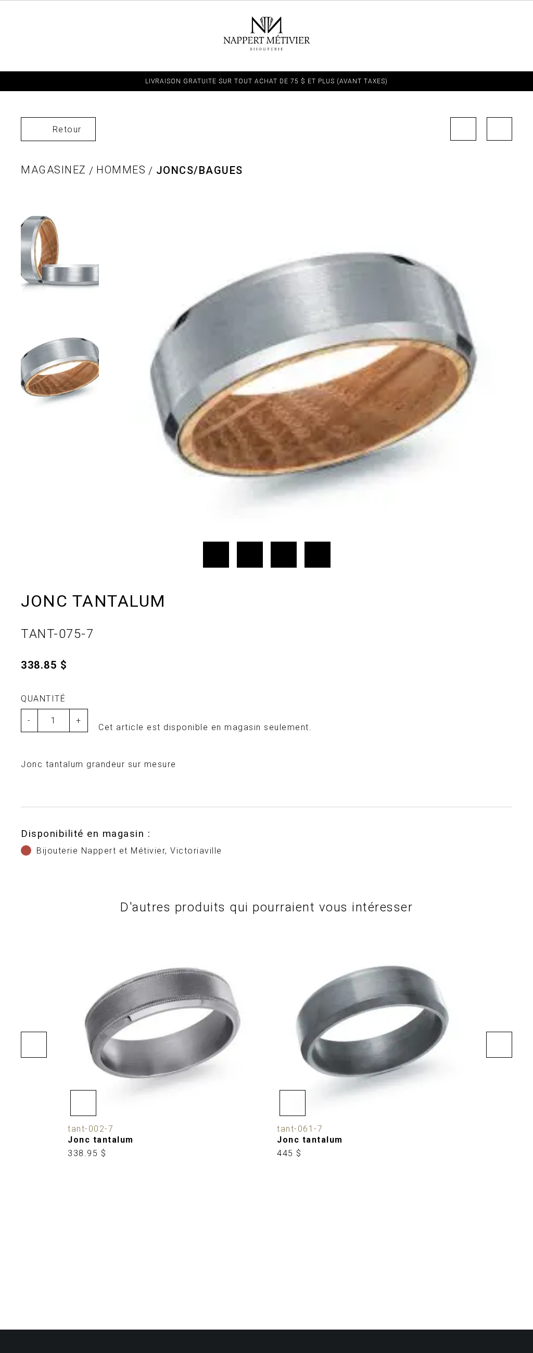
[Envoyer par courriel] (317, 555)
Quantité (43, 699)
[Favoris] (83, 1103)
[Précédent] (463, 129)
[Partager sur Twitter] (250, 555)
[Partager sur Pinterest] (284, 555)
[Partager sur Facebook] (216, 555)
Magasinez (53, 170)
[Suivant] (500, 129)
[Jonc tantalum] (162, 1044)
